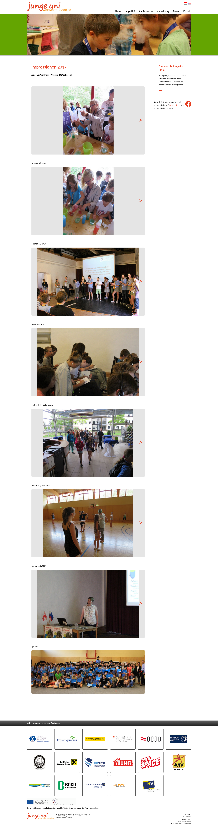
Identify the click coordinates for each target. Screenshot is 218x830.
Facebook (173, 105)
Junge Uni (130, 11)
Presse (176, 11)
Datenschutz (186, 819)
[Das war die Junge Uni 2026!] (160, 91)
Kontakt (187, 11)
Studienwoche (146, 11)
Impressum (186, 817)
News (118, 11)
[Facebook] (188, 104)
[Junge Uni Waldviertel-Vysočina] (41, 818)
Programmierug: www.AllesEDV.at (181, 823)
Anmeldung (163, 11)
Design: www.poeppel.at (184, 821)
